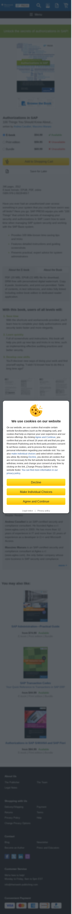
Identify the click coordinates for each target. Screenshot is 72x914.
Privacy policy (43, 511)
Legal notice (27, 511)
